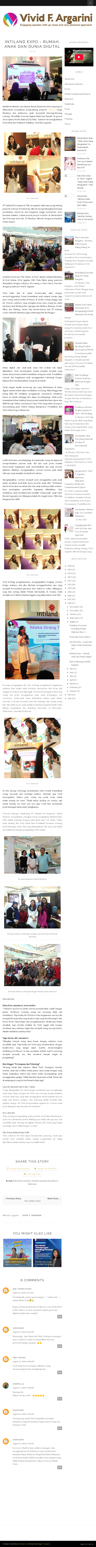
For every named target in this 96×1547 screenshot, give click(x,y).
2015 (69, 695)
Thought (68, 114)
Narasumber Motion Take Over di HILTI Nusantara (84, 512)
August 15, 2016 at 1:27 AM (23, 1293)
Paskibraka (69, 104)
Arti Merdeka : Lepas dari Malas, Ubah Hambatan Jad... (80, 645)
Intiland (51, 110)
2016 (69, 603)
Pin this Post (34, 1174)
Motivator (32, 1184)
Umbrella (18, 1384)
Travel (67, 124)
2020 (70, 588)
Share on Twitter (47, 1169)
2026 (70, 566)
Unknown (18, 1328)
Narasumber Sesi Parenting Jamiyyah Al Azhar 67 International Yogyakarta (79, 442)
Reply (60, 1316)
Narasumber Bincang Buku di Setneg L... (15, 1263)
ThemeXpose (21, 1544)
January (73, 691)
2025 (70, 569)
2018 (69, 595)
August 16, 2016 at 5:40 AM (23, 1414)
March (73, 683)
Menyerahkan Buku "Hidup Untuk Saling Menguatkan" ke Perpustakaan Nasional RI (85, 144)
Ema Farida (19, 1357)
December (74, 607)
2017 (69, 599)
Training (68, 119)
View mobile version (32, 1201)
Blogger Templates (43, 1544)
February (74, 687)
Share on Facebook (20, 1169)
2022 (70, 581)
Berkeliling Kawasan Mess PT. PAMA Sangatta (84, 275)
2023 (70, 577)
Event (67, 89)
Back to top (86, 1544)
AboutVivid (69, 79)
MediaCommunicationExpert (45, 1181)
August (73, 622)
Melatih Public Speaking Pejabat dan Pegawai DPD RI (84, 346)
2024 (70, 573)
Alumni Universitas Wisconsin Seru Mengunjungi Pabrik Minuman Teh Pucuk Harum (79, 311)
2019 (69, 592)
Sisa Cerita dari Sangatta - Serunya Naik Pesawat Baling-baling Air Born (78, 244)
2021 (69, 584)
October (73, 614)
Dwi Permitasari (22, 1289)
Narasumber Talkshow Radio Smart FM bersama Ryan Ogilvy (85, 200)
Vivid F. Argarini (32, 1215)
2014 (69, 698)
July (71, 669)
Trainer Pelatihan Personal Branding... (45, 1263)
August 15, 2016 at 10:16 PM (23, 1361)
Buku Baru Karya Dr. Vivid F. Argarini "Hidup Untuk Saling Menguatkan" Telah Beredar (85, 182)
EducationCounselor (22, 1181)
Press (67, 109)
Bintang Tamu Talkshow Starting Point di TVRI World (85, 216)
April (72, 680)
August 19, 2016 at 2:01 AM (23, 1443)
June (72, 672)
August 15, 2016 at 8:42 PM (23, 1332)
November (74, 610)
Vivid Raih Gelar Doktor (79, 637)
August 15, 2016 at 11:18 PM (23, 1388)
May (72, 676)
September (75, 618)
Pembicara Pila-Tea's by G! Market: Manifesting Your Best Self (85, 163)
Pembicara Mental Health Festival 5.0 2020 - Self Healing (83, 410)
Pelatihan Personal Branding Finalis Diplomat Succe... (78, 628)
